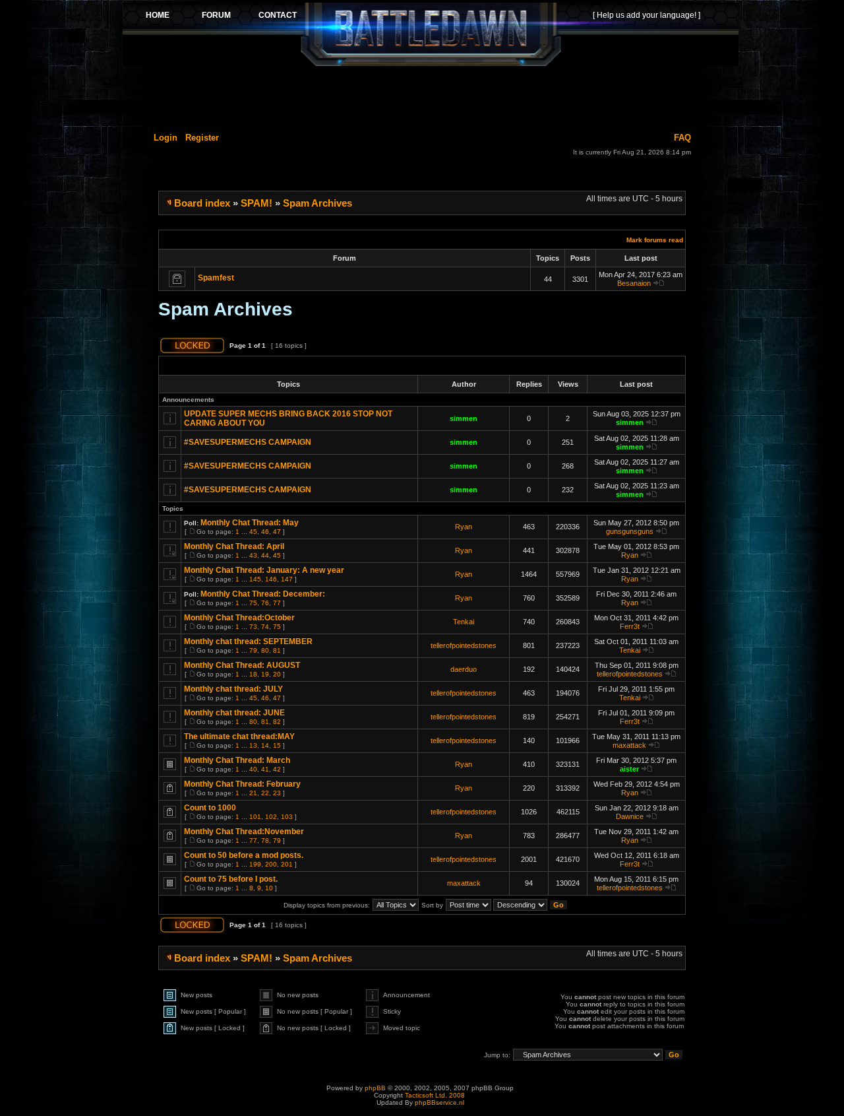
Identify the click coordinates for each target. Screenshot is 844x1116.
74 (265, 626)
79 (253, 650)
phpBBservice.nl (439, 1102)
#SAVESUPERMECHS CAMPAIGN (247, 442)
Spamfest (216, 277)
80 (265, 650)
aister (629, 769)
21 (253, 793)
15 (277, 745)
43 (253, 555)
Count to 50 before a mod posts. (243, 855)
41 (265, 769)
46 (265, 531)
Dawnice (630, 816)
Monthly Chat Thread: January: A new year (264, 570)
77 (277, 603)
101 (255, 816)
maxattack (629, 745)
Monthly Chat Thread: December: (262, 594)
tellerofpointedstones (464, 645)
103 (287, 816)
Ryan (463, 527)
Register (202, 138)
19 (265, 674)
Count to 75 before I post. (231, 879)
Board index (202, 203)
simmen (463, 418)
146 (271, 579)
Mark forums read (654, 240)
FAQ (682, 138)
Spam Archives (317, 203)
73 (253, 626)
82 (277, 721)
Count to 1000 (210, 807)
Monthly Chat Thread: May (249, 522)
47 (277, 531)
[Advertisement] (431, 97)
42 (277, 769)
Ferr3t (630, 626)
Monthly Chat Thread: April (234, 546)
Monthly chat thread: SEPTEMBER (248, 641)
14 (265, 745)
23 (277, 793)
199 (255, 864)
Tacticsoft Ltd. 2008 (435, 1095)
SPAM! (256, 203)
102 (271, 816)
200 (271, 864)
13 (253, 745)
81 (277, 650)
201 (287, 864)
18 (253, 674)
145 (255, 579)
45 (253, 531)
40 (253, 769)
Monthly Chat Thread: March (237, 760)
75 (253, 603)
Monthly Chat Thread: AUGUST (242, 665)
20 (277, 674)
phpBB (375, 1088)
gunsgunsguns (629, 531)
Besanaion (634, 283)
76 (265, 603)
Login (165, 138)
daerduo (463, 669)
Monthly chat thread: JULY (233, 689)
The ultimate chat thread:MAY (239, 736)
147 (287, 579)
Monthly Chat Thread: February (242, 784)
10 (269, 888)
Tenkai (463, 622)
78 (265, 840)
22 (265, 793)
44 (265, 555)
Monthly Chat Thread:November (244, 831)
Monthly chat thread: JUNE (234, 712)
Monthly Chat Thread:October (239, 617)
